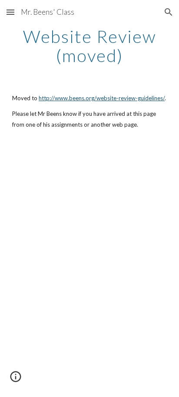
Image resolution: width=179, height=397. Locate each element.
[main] (89, 46)
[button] (10, 12)
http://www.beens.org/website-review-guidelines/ (102, 98)
